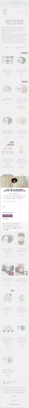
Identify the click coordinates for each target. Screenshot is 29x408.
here (15, 228)
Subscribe (7, 215)
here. (7, 229)
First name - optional (9, 201)
